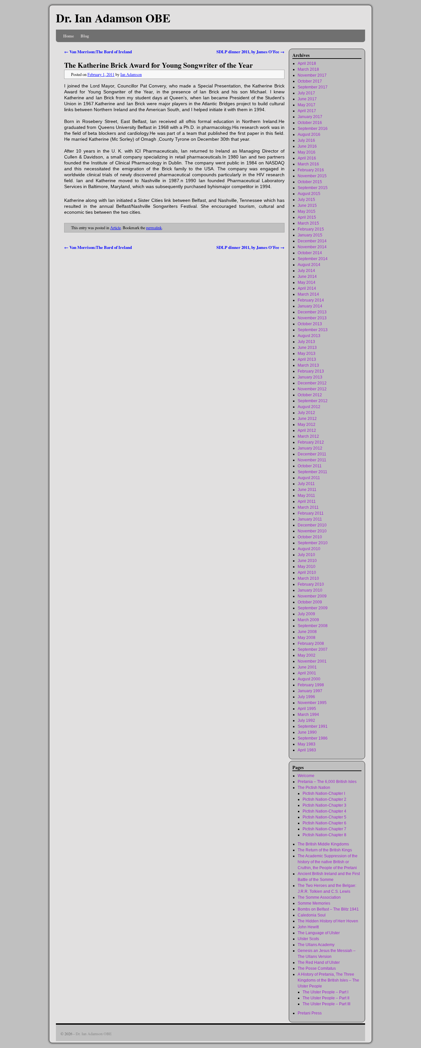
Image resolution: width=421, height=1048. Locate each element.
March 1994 (308, 714)
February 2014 (311, 300)
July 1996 (306, 697)
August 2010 (309, 549)
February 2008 (311, 643)
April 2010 (307, 572)
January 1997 (310, 691)
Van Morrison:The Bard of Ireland (98, 52)
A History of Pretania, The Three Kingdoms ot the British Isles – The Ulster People (328, 980)
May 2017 (306, 105)
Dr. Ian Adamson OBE (113, 17)
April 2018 (307, 63)
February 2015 (311, 229)
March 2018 (308, 69)
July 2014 (306, 270)
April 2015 (307, 217)
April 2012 (307, 430)
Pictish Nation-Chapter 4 (324, 811)
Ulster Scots (308, 939)
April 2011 (307, 501)
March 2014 (308, 294)
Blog (85, 36)
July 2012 (306, 412)
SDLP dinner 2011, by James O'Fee (250, 52)
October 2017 (310, 81)
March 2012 (308, 436)
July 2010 (306, 554)
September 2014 (313, 258)
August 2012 (309, 406)
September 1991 (313, 726)
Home (68, 36)
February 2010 (311, 584)
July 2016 (306, 140)
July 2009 (306, 614)
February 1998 (311, 685)
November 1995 (312, 702)
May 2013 (306, 353)
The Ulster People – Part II (326, 998)
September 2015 (313, 187)
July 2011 (306, 483)
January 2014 (310, 306)
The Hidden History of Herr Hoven (328, 921)
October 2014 (310, 253)
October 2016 (310, 122)
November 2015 (312, 176)
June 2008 (307, 631)
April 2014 (307, 288)
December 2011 (312, 454)
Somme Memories (314, 903)
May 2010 (306, 566)
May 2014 (306, 282)
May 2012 (306, 424)
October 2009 (310, 602)
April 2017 (307, 111)
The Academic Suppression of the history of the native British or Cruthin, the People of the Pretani (328, 862)
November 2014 (312, 247)
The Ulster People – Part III (326, 1004)
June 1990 (307, 732)
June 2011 (307, 489)
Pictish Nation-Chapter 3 (324, 805)
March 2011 (308, 507)
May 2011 (306, 495)
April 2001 (307, 673)
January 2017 (310, 116)
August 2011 (309, 477)
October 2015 (310, 182)
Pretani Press (310, 1013)
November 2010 (312, 531)
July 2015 (306, 199)
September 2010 (313, 543)
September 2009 (313, 608)
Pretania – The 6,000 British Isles (327, 781)
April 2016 (307, 158)
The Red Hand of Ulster (319, 962)
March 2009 (308, 620)
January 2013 (310, 377)
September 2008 (313, 625)
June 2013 (307, 347)
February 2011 (311, 513)
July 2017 (306, 93)
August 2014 (309, 264)
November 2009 (312, 596)
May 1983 (306, 744)
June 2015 (307, 205)
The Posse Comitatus (317, 968)
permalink (154, 227)
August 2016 (309, 134)
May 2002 (306, 655)
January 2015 (310, 235)
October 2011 (310, 466)
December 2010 (312, 525)
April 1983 (307, 750)
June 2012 (307, 418)
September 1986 (313, 738)
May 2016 (306, 152)
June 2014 (307, 276)
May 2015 (306, 211)
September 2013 (313, 330)
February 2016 (311, 170)
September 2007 (313, 649)
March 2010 (308, 578)
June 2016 (307, 146)
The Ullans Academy (316, 944)
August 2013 (309, 335)
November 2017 (312, 75)
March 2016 (308, 164)
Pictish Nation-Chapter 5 (324, 817)
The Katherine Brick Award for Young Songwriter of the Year (158, 65)
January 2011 (310, 519)
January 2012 (310, 448)
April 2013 (307, 359)
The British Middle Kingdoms (323, 844)
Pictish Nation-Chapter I (324, 793)
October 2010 (310, 537)
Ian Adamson (131, 74)
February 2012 (311, 442)
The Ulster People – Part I (325, 992)
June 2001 (307, 667)
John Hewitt (308, 927)
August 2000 (309, 679)
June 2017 (307, 99)
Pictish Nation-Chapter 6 (324, 823)
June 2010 (307, 560)
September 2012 (313, 401)
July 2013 (306, 341)
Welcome (306, 775)
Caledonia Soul (312, 915)
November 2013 (312, 318)
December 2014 (312, 241)
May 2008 (306, 637)
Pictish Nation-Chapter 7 (324, 829)
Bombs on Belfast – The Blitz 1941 (328, 909)
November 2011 (312, 460)
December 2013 (312, 312)
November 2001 (312, 661)
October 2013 (310, 324)
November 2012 (312, 389)
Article (115, 227)
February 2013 (311, 371)
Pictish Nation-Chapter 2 (324, 799)
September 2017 (313, 87)
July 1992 (306, 720)
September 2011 (312, 472)
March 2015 (308, 223)
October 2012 (310, 395)
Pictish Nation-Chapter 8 (324, 835)
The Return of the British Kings (325, 850)
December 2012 (312, 383)
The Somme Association (319, 897)
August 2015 (309, 193)
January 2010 (310, 590)
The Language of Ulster (319, 933)
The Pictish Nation (314, 787)
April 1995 (307, 708)
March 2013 (308, 365)
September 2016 (313, 128)
